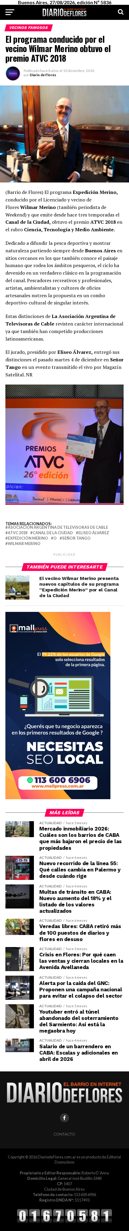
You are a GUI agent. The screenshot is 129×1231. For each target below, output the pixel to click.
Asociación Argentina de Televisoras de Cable (58, 527)
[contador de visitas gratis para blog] (64, 1222)
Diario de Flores (43, 75)
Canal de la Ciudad (53, 533)
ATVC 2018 (17, 533)
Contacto (64, 1134)
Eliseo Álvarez (93, 533)
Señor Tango (76, 538)
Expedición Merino (28, 538)
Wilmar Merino (24, 544)
